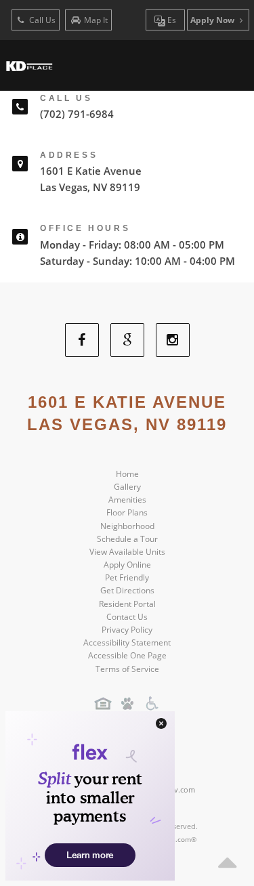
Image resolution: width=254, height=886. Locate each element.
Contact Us (127, 617)
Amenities (127, 499)
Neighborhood (127, 526)
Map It (96, 20)
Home (127, 474)
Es (170, 20)
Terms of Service (127, 669)
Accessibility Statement (127, 642)
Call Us (41, 20)
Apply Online (127, 564)
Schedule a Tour (127, 539)
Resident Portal (127, 604)
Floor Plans (127, 512)
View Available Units (127, 551)
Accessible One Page (127, 655)
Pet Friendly (127, 577)
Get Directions (127, 590)
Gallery (127, 486)
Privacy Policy (127, 629)
